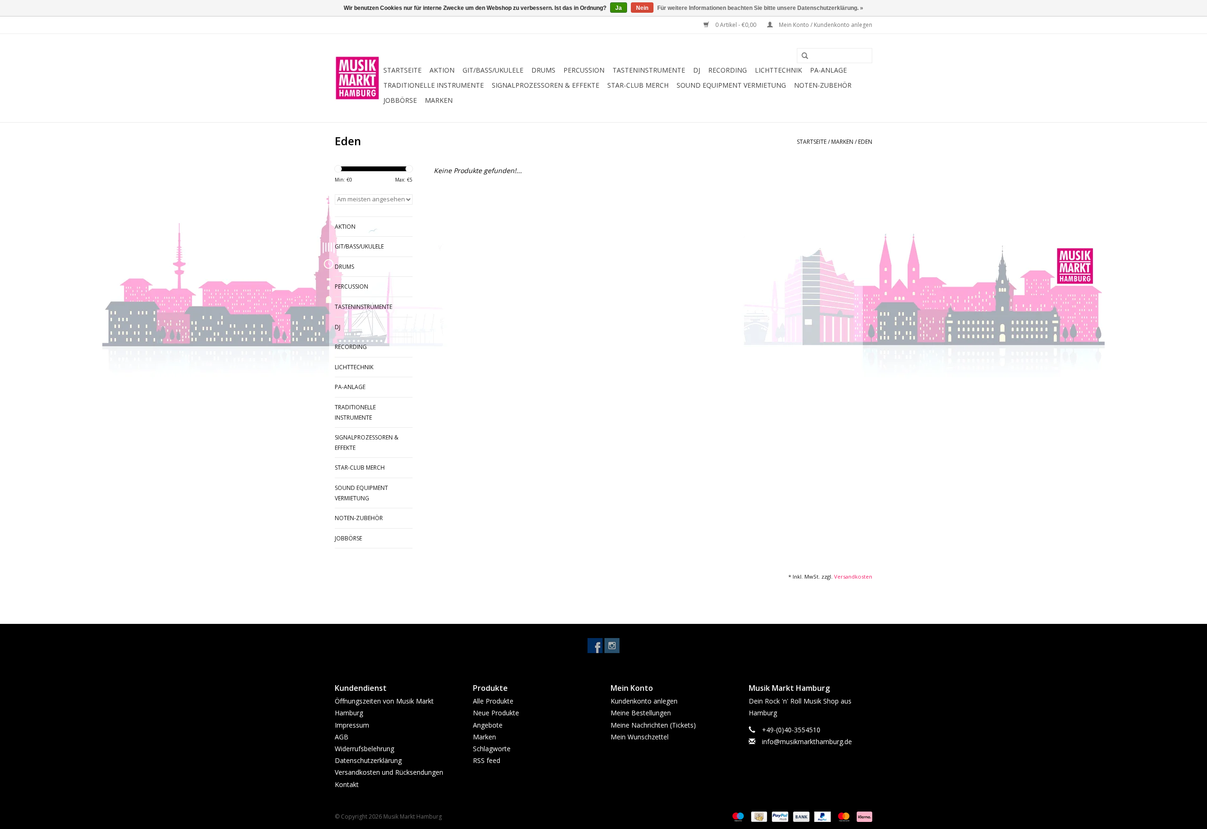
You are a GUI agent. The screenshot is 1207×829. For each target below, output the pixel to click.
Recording (727, 70)
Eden (865, 142)
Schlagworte (492, 748)
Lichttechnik (778, 70)
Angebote (488, 725)
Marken (439, 100)
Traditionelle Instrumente (433, 85)
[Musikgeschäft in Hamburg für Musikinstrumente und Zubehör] (357, 78)
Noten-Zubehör (823, 85)
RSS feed (486, 760)
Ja (618, 8)
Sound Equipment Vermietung (731, 85)
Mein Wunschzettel (640, 736)
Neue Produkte (496, 712)
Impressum (352, 725)
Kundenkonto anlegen (644, 700)
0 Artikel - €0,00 (736, 25)
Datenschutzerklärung (368, 760)
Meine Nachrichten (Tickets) (653, 725)
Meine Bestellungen (641, 712)
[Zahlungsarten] (737, 816)
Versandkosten (853, 576)
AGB (341, 736)
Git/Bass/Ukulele (493, 70)
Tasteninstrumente (648, 70)
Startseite (402, 70)
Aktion (442, 70)
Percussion (583, 70)
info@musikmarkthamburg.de (807, 741)
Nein (642, 8)
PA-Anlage (828, 70)
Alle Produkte (493, 700)
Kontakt (347, 784)
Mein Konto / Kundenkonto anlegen (824, 25)
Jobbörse (400, 100)
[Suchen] (801, 56)
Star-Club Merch (638, 85)
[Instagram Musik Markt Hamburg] (612, 645)
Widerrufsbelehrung (364, 748)
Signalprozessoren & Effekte (545, 85)
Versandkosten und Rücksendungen (389, 772)
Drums (543, 70)
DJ (696, 70)
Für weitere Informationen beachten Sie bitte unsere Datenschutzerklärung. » (760, 8)
